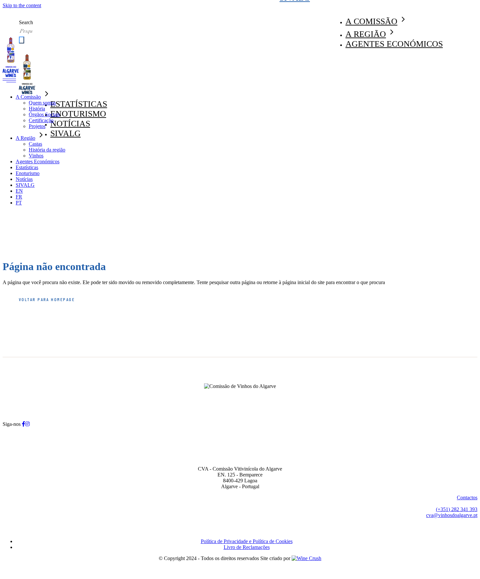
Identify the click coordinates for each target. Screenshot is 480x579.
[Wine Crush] (306, 558)
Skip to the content (22, 5)
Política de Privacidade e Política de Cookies (247, 541)
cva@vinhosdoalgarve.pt (451, 515)
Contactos (467, 497)
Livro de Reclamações (247, 547)
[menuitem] (19, 191)
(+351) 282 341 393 (456, 509)
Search (26, 22)
